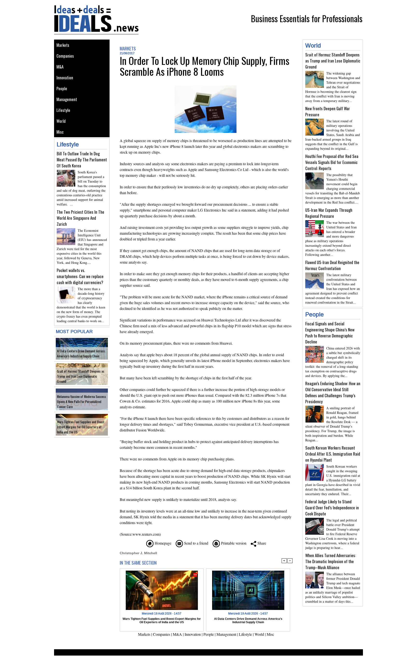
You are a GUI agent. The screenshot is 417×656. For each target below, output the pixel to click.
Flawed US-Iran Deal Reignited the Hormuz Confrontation (332, 265)
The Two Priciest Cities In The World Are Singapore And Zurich (80, 218)
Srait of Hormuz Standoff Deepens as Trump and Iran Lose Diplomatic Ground (80, 376)
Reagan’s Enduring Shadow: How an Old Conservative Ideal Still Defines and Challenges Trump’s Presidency (332, 392)
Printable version (233, 543)
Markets (62, 45)
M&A (59, 67)
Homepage (162, 543)
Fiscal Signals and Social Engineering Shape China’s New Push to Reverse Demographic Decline (329, 333)
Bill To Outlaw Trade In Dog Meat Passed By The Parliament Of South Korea (82, 159)
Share (261, 543)
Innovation (64, 78)
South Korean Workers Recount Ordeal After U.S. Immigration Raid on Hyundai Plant (332, 454)
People (61, 88)
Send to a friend (195, 543)
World (61, 121)
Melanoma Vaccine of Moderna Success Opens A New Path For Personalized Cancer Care (81, 401)
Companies (65, 56)
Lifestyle (63, 110)
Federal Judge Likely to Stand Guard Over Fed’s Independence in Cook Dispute (332, 508)
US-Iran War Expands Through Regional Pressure (328, 213)
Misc (60, 132)
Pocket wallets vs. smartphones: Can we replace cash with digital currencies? (80, 276)
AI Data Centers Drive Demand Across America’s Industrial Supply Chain (81, 353)
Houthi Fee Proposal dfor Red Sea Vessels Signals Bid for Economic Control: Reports (331, 162)
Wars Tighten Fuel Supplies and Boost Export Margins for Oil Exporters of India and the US (80, 426)
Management (66, 99)
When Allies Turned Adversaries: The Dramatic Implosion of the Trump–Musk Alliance (330, 561)
